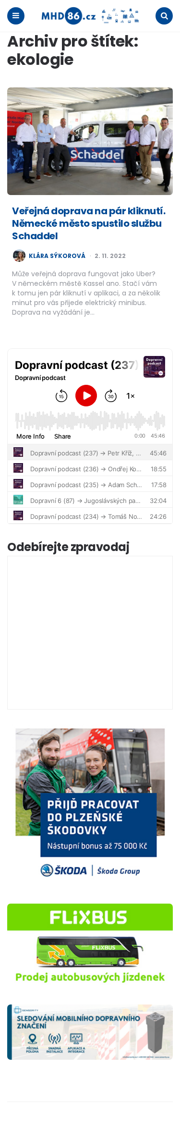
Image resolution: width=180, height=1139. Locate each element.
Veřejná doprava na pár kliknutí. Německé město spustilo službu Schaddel (88, 223)
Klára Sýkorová (57, 256)
